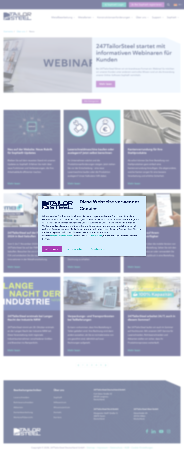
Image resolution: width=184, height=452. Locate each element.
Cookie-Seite (95, 236)
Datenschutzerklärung (61, 236)
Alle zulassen (51, 249)
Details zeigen (98, 249)
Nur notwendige (75, 249)
